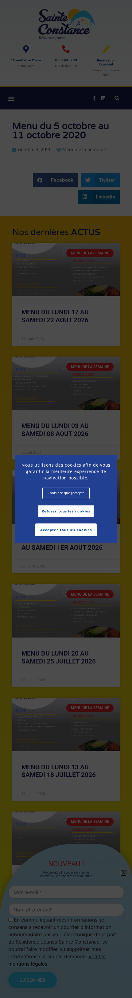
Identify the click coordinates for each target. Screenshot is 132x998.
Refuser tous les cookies (66, 511)
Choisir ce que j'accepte (66, 492)
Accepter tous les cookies (66, 529)
